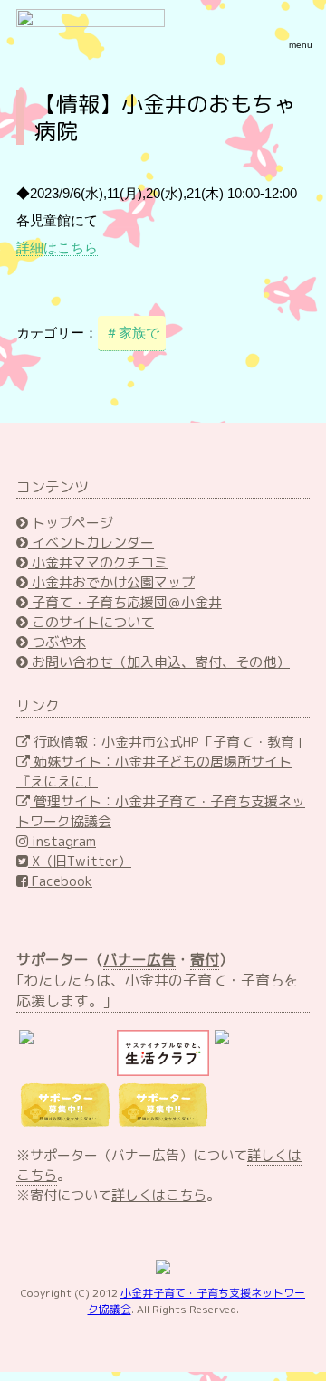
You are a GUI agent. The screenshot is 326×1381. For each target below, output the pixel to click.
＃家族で (132, 332)
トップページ (70, 522)
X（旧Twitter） (79, 861)
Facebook (60, 881)
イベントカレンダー (91, 542)
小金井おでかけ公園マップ (111, 582)
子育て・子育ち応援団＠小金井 (125, 602)
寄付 (204, 959)
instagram (62, 841)
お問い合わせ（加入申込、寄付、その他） (159, 661)
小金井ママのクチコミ (98, 562)
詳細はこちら (57, 247)
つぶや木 (57, 642)
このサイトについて (91, 622)
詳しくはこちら (158, 1195)
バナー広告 (139, 959)
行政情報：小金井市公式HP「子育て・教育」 (169, 741)
